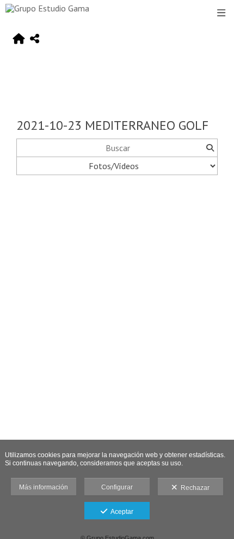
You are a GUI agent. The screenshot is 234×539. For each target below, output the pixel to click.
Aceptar (120, 512)
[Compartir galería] (34, 39)
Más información (43, 487)
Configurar (117, 487)
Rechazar (193, 488)
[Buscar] (210, 148)
